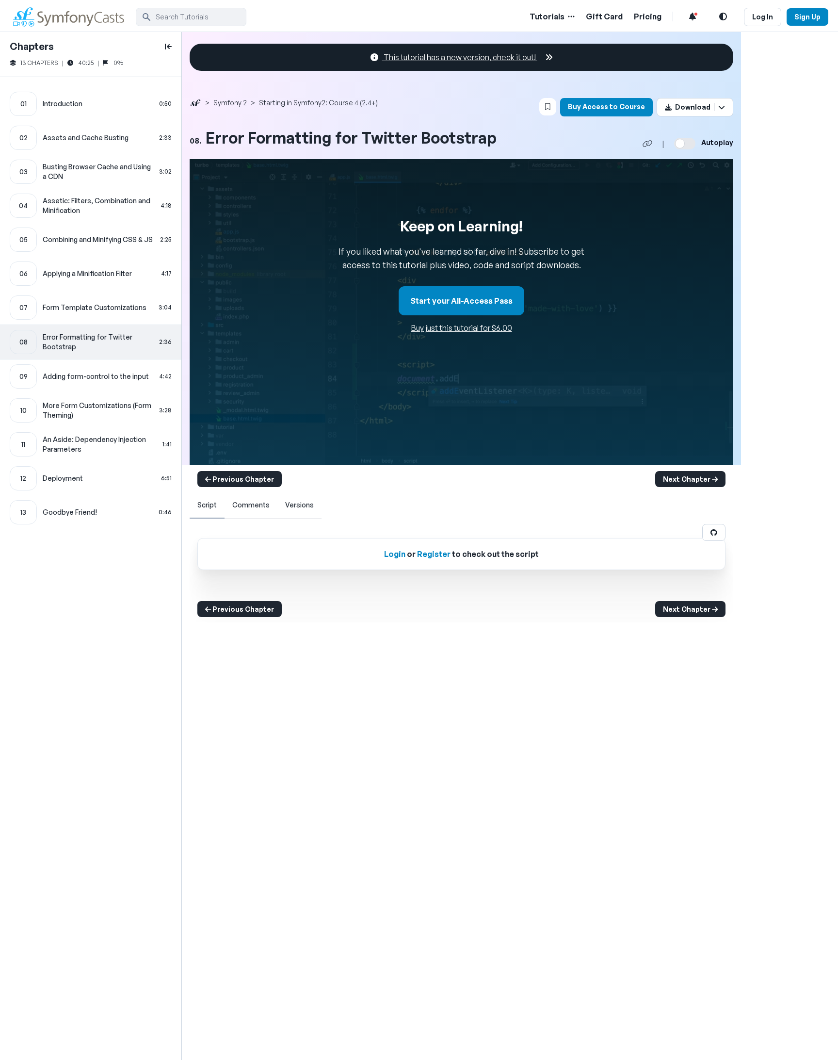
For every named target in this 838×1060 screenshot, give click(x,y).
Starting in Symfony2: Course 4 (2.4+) (318, 102)
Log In (762, 17)
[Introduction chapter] (91, 104)
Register (434, 554)
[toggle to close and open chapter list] (168, 46)
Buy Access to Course (606, 106)
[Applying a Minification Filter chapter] (91, 273)
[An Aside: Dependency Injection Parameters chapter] (91, 444)
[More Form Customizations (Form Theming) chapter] (91, 410)
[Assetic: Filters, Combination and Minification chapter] (91, 206)
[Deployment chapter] (91, 478)
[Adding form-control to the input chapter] (91, 376)
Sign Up (807, 17)
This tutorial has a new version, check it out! (459, 57)
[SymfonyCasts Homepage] (73, 17)
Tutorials (547, 16)
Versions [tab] (299, 505)
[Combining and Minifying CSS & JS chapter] (91, 240)
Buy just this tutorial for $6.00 (461, 328)
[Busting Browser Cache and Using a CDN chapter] (91, 172)
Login (394, 554)
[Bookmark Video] (547, 106)
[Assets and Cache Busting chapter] (91, 138)
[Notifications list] (692, 16)
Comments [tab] (251, 505)
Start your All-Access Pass (461, 301)
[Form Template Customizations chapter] (91, 307)
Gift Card (604, 16)
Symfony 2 (230, 102)
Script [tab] (207, 505)
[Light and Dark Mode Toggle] (723, 16)
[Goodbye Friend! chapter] (91, 512)
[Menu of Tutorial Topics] (570, 16)
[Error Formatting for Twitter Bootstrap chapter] (91, 342)
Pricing (647, 16)
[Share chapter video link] (647, 143)
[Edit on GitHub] (713, 532)
